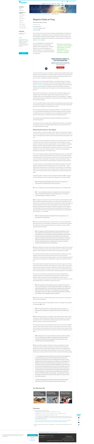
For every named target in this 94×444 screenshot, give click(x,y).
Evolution (21, 6)
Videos (53, 3)
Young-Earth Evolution (22, 27)
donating (50, 432)
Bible (34, 111)
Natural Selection (22, 18)
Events (50, 3)
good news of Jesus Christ (49, 437)
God (61, 109)
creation (43, 211)
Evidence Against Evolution (22, 13)
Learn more (69, 436)
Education (58, 3)
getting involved (55, 432)
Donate (62, 3)
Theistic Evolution (22, 24)
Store (47, 3)
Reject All (32, 437)
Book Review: (48, 413)
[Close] (37, 432)
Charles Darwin (21, 10)
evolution (38, 40)
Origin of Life (21, 20)
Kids (55, 3)
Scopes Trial (21, 22)
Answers (43, 3)
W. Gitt (36, 416)
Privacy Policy (24, 40)
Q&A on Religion (38, 84)
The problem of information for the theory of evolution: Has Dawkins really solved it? (53, 420)
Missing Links (21, 16)
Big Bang (20, 8)
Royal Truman (37, 420)
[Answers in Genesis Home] (23, 2)
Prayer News (36, 28)
